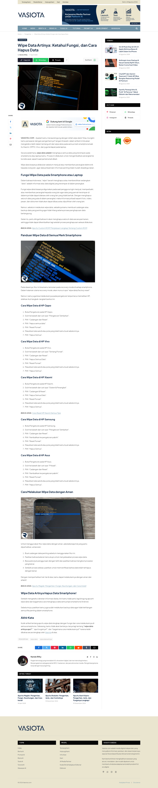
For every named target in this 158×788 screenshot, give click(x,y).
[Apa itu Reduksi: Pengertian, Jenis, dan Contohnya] (57, 686)
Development (102, 28)
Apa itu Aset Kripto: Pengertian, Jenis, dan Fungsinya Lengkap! (82, 697)
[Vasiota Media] (31, 14)
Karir (58, 2)
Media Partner (37, 2)
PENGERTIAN (23, 639)
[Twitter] (10, 127)
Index (32, 28)
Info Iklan (65, 2)
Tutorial (77, 28)
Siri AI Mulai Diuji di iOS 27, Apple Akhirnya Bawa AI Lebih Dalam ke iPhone (129, 49)
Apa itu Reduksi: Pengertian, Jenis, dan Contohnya (57, 696)
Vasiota (48, 632)
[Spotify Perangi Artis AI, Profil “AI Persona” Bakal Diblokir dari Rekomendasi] (111, 92)
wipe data (34, 639)
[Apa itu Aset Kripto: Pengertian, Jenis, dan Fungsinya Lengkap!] (85, 686)
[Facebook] (10, 121)
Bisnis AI (53, 28)
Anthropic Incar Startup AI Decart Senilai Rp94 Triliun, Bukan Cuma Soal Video (129, 62)
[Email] (10, 144)
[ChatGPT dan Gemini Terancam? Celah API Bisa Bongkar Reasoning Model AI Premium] (111, 76)
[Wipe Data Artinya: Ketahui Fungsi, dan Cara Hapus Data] (58, 110)
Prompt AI (88, 28)
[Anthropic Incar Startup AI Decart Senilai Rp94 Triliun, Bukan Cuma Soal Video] (111, 63)
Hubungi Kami (49, 2)
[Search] (136, 28)
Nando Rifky (23, 55)
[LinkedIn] (10, 133)
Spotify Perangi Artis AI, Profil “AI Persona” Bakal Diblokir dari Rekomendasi (129, 92)
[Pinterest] (10, 138)
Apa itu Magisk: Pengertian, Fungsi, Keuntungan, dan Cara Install (30, 697)
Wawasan (115, 28)
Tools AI (63, 28)
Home (24, 28)
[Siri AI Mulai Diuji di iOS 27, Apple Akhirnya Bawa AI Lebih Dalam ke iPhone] (111, 49)
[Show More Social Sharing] (66, 60)
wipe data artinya (46, 639)
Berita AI (42, 28)
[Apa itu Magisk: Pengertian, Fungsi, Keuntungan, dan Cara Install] (30, 686)
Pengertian (22, 40)
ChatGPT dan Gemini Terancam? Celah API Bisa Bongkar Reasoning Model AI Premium (129, 77)
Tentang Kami (26, 2)
